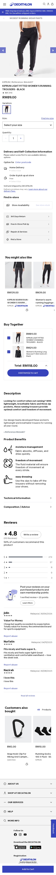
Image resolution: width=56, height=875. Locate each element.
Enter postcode (23, 162)
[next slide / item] (53, 50)
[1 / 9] (28, 49)
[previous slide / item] (3, 50)
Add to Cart (28, 869)
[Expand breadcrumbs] (4, 18)
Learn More (28, 603)
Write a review (31, 534)
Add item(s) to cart (28, 373)
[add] (20, 138)
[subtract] (5, 138)
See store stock (43, 205)
